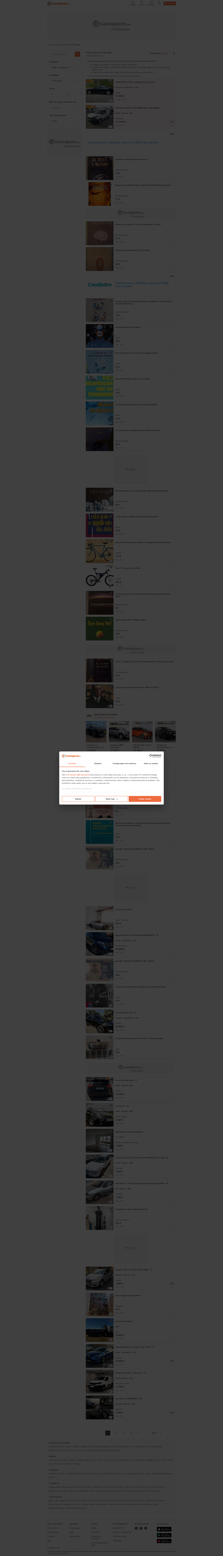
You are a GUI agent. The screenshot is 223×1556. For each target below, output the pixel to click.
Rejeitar (78, 799)
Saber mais (110, 799)
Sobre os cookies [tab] (151, 763)
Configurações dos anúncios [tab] (124, 763)
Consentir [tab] (72, 763)
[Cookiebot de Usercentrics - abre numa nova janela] (151, 756)
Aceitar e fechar (145, 799)
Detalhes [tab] (98, 763)
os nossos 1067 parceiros (78, 775)
